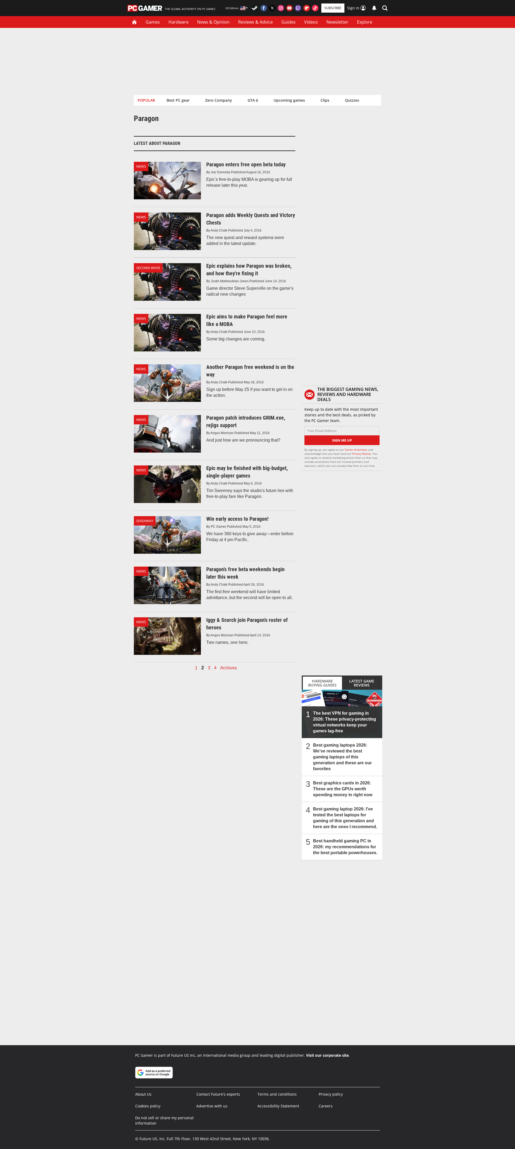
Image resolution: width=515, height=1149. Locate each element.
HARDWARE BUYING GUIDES (322, 683)
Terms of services (356, 449)
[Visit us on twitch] (298, 8)
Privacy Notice (361, 454)
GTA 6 (253, 100)
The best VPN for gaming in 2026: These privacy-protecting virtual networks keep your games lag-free (344, 722)
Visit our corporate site (327, 1055)
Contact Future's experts (218, 1094)
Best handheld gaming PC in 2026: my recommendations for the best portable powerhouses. (345, 847)
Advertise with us (211, 1105)
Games (153, 22)
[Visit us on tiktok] (315, 8)
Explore (364, 22)
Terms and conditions (277, 1094)
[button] (385, 8)
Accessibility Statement (278, 1105)
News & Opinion (213, 22)
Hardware (178, 22)
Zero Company (218, 100)
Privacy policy (331, 1094)
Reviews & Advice (255, 22)
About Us (143, 1094)
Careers (326, 1105)
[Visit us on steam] (255, 8)
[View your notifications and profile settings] (374, 8)
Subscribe (332, 8)
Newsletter (337, 22)
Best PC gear (178, 100)
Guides (288, 22)
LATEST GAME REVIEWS (361, 683)
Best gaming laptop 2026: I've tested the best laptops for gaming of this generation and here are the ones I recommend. (345, 818)
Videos (311, 22)
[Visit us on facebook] (263, 8)
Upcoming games (289, 100)
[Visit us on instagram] (281, 8)
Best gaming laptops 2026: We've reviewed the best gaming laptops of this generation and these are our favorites (342, 757)
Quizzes (352, 100)
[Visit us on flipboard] (306, 8)
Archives (228, 668)
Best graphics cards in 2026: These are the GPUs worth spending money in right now (342, 789)
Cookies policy (147, 1105)
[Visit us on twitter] (272, 8)
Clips (325, 100)
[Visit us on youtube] (289, 8)
